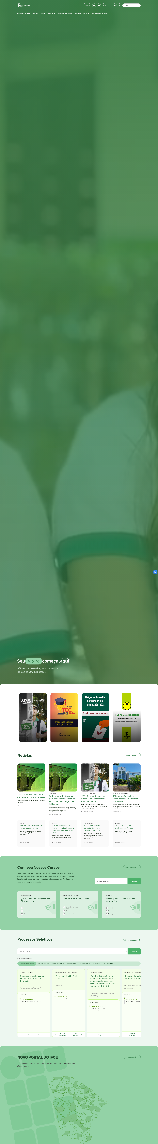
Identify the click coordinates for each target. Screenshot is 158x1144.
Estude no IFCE (71, 963)
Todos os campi (132, 1057)
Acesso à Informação (65, 13)
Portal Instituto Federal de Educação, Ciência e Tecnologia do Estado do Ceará (25, 5)
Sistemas (86, 13)
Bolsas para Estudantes (27, 963)
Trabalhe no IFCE (108, 963)
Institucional (51, 13)
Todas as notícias (132, 755)
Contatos (78, 13)
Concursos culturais (43, 963)
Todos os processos (132, 940)
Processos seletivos (23, 13)
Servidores (96, 963)
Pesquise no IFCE (84, 963)
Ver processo (33, 1035)
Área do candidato (60, 1034)
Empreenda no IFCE (58, 963)
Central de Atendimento (100, 13)
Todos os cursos (132, 867)
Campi (43, 13)
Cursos (35, 13)
